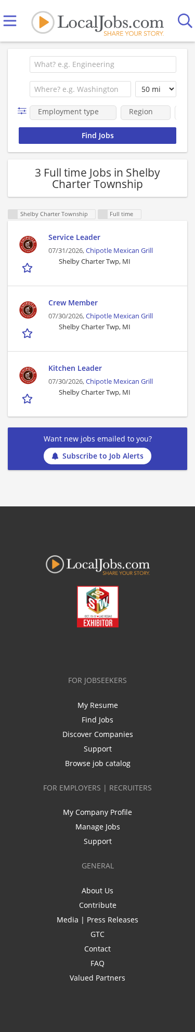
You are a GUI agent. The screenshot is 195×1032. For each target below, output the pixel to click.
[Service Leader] (28, 245)
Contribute (97, 905)
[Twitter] (73, 649)
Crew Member (73, 302)
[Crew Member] (28, 310)
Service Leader (74, 237)
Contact (97, 949)
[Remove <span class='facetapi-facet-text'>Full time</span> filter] (103, 214)
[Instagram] (125, 649)
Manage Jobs (97, 827)
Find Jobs (97, 720)
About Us (97, 890)
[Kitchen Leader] (28, 375)
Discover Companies (97, 734)
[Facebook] (56, 649)
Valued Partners (97, 978)
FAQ (97, 963)
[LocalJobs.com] (97, 21)
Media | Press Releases (97, 919)
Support (98, 749)
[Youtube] (107, 649)
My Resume (97, 705)
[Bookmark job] (28, 267)
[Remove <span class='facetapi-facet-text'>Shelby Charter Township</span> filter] (13, 214)
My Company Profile (97, 812)
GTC (97, 934)
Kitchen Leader (75, 368)
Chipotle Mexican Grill (119, 250)
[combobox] (103, 64)
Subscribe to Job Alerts (103, 456)
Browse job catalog (98, 763)
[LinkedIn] (90, 649)
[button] (24, 110)
